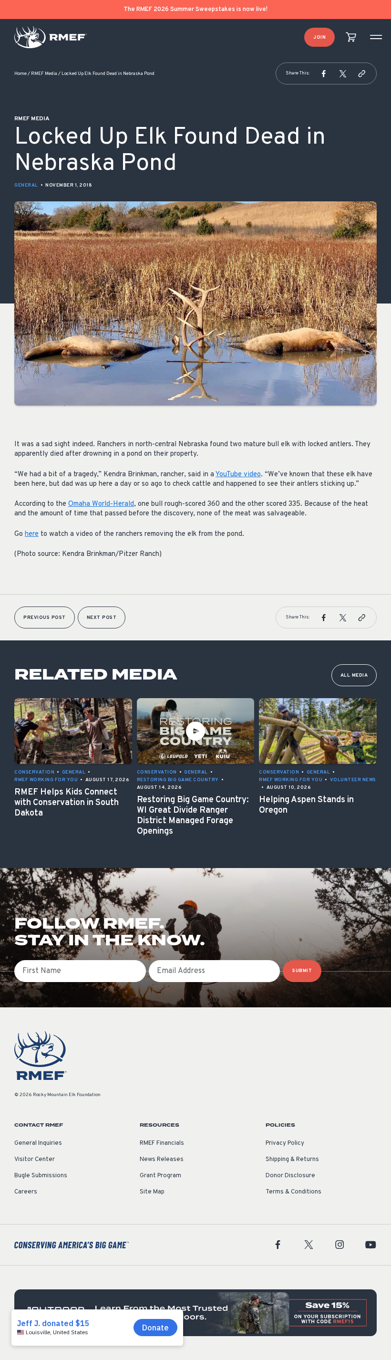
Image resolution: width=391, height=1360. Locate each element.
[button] (323, 73)
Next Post (102, 618)
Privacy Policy (285, 1143)
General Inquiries (38, 1143)
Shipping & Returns (292, 1159)
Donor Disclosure (290, 1176)
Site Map (152, 1192)
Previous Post (44, 618)
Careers (25, 1192)
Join (319, 37)
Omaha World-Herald (101, 504)
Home (20, 74)
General (26, 185)
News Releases (162, 1159)
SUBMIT (302, 971)
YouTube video (238, 474)
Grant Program (160, 1176)
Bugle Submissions (40, 1176)
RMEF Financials (162, 1143)
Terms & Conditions (293, 1192)
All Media (354, 675)
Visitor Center (34, 1159)
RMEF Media (44, 74)
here (32, 534)
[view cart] (351, 37)
